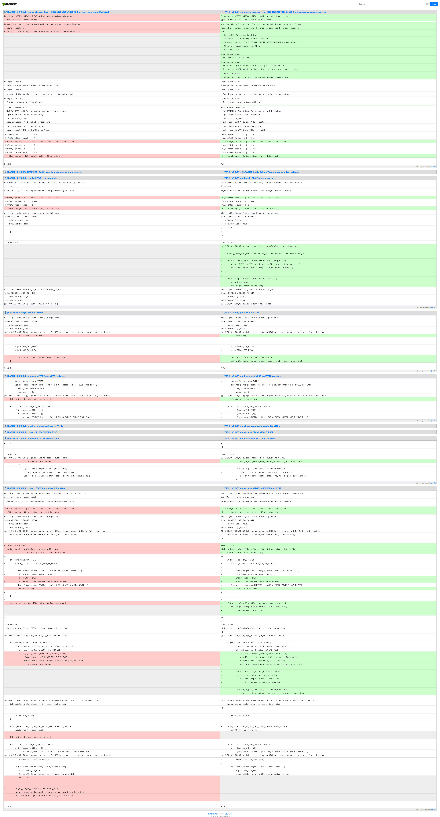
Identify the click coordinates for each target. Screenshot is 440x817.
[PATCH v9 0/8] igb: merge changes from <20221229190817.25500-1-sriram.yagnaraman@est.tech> (275, 12)
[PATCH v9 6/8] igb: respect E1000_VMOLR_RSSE (248, 432)
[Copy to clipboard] (427, 4)
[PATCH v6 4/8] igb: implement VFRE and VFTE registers (36, 376)
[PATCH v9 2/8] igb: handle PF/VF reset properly (248, 178)
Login (434, 4)
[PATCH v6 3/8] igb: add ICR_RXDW (25, 313)
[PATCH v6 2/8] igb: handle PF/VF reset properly (32, 178)
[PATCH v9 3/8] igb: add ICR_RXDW (241, 313)
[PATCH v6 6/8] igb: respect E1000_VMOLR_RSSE (32, 432)
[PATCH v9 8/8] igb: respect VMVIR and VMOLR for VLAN (253, 488)
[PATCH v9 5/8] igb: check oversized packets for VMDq (252, 426)
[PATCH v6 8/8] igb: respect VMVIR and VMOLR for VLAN (36, 488)
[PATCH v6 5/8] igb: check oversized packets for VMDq (35, 426)
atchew (9, 4)
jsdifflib (433, 167)
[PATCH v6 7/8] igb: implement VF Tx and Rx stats (33, 438)
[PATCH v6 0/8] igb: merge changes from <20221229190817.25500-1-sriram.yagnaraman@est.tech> (59, 12)
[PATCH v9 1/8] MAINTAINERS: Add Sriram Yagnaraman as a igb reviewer (261, 172)
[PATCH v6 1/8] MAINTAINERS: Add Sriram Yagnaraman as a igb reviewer (44, 172)
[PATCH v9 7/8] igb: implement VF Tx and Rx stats (249, 438)
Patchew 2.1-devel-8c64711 (220, 814)
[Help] (429, 4)
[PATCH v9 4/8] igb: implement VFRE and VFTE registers (253, 376)
